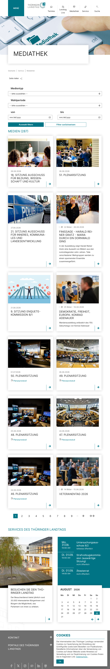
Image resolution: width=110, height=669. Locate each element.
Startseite (11, 71)
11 (68, 606)
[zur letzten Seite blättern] (92, 516)
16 (97, 606)
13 (79, 606)
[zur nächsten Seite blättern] (83, 516)
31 (62, 617)
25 (68, 613)
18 (68, 609)
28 (85, 613)
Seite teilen (14, 78)
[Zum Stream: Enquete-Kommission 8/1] (29, 289)
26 (74, 613)
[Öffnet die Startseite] (37, 8)
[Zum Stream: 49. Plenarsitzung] (77, 353)
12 (74, 606)
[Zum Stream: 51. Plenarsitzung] (77, 153)
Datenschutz (82, 657)
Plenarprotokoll (20, 381)
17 (62, 609)
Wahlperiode (18, 100)
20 (79, 609)
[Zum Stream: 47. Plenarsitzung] (77, 412)
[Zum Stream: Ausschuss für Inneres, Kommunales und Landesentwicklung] (29, 209)
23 (97, 609)
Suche (97, 11)
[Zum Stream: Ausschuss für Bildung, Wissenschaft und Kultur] (29, 153)
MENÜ (16, 8)
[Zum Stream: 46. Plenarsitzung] (29, 471)
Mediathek (74, 11)
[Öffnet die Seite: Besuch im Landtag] (26, 562)
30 (97, 613)
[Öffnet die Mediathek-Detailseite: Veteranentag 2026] (77, 471)
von (13, 112)
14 (85, 606)
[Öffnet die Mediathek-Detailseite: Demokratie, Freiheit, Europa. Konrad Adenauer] (77, 289)
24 (62, 613)
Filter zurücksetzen (65, 124)
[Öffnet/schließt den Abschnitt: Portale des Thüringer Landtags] (51, 644)
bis (62, 112)
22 (91, 609)
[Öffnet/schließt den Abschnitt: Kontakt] (51, 637)
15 (91, 606)
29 (91, 613)
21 (85, 609)
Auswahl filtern (26, 124)
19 (74, 609)
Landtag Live (63, 11)
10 (62, 606)
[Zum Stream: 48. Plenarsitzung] (29, 412)
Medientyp (17, 88)
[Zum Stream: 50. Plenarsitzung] (29, 353)
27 (79, 613)
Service (85, 11)
